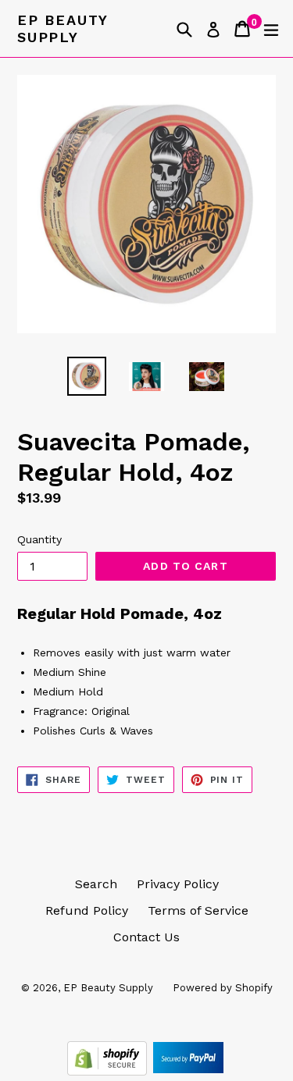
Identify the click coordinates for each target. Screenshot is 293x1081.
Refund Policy (86, 910)
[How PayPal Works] (188, 1071)
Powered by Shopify (223, 988)
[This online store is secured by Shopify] (109, 1071)
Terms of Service (198, 910)
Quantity (39, 539)
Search (96, 884)
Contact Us (146, 937)
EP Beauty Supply (62, 28)
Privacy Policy (178, 884)
